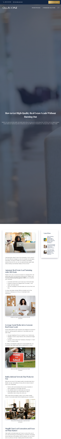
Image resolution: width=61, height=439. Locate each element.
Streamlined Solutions (49, 7)
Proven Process (36, 7)
